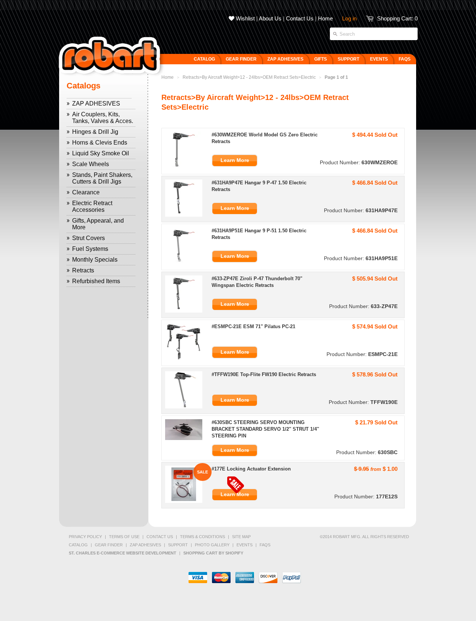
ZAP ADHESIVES (96, 103)
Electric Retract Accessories (92, 206)
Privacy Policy (85, 536)
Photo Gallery (212, 545)
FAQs (265, 545)
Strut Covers (88, 238)
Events (245, 545)
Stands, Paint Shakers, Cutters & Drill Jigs (102, 178)
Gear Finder (109, 545)
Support (178, 545)
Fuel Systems (90, 249)
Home (325, 18)
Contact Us (299, 18)
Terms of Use (124, 536)
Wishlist (244, 18)
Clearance (86, 192)
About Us (270, 18)
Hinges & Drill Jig (95, 132)
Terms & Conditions (202, 536)
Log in (349, 18)
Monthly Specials (95, 259)
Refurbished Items (96, 281)
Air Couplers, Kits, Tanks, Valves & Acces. (102, 117)
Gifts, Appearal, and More (98, 223)
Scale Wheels (90, 164)
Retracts (83, 270)
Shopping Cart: (397, 18)
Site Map (241, 536)
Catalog (78, 545)
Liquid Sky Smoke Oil (100, 153)
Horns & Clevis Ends (99, 142)
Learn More (235, 160)
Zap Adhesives (145, 545)
